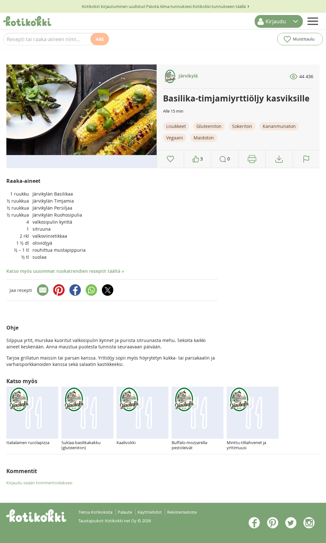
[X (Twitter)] (107, 290)
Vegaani (174, 138)
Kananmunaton (279, 126)
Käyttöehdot (150, 512)
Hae (100, 39)
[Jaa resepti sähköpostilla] (42, 290)
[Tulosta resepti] (252, 159)
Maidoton (204, 138)
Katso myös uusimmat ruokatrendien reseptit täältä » (65, 271)
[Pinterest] (59, 290)
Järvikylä (187, 76)
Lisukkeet (176, 126)
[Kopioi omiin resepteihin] (279, 159)
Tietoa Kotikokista (95, 512)
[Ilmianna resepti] (306, 159)
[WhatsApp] (91, 290)
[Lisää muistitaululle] (170, 159)
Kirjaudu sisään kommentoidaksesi (39, 483)
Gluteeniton (209, 126)
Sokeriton (242, 126)
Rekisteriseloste (182, 512)
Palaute (125, 512)
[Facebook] (75, 290)
